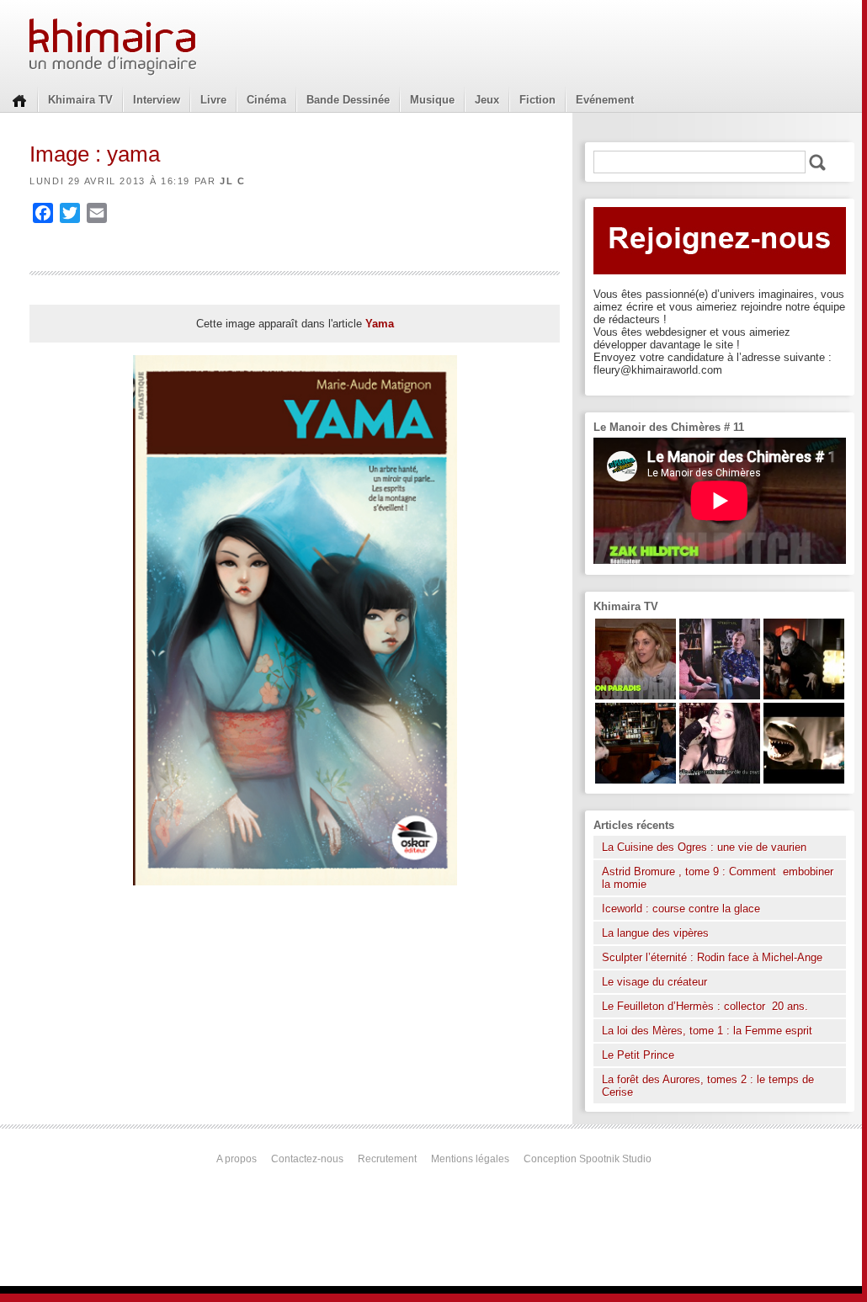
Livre (213, 99)
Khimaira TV (80, 99)
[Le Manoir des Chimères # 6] (635, 779)
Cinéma (266, 99)
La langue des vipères (655, 933)
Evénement (605, 99)
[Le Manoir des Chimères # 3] (803, 695)
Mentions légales (470, 1159)
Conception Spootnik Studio (588, 1159)
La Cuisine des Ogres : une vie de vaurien (704, 847)
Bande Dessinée (348, 99)
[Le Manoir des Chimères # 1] (719, 695)
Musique (432, 99)
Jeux (487, 99)
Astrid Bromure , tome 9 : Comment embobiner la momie (717, 877)
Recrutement (387, 1159)
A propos (236, 1159)
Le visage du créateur (654, 981)
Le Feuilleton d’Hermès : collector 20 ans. (706, 1006)
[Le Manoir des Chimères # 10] (803, 779)
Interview (156, 99)
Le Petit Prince (638, 1055)
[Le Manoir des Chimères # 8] (719, 779)
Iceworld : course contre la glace (681, 908)
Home (19, 99)
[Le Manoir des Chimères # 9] (635, 695)
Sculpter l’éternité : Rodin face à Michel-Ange (712, 957)
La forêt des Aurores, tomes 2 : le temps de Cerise (708, 1085)
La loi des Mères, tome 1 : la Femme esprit (707, 1030)
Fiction (537, 99)
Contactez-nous (307, 1159)
